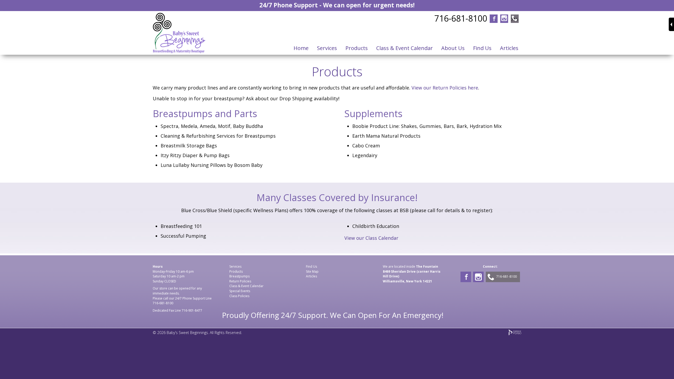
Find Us (482, 48)
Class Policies (239, 296)
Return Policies (240, 281)
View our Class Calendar (371, 238)
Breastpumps (239, 276)
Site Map (312, 271)
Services (327, 48)
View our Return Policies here (445, 87)
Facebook (494, 19)
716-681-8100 (460, 18)
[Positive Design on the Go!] (515, 333)
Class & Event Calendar (246, 286)
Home (301, 48)
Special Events (239, 291)
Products (236, 271)
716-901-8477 (192, 310)
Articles (311, 276)
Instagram (504, 19)
